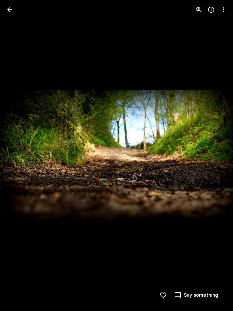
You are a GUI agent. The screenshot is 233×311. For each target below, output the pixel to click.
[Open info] (211, 10)
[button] (16, 155)
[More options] (223, 10)
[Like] (163, 295)
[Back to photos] (9, 9)
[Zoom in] (199, 10)
